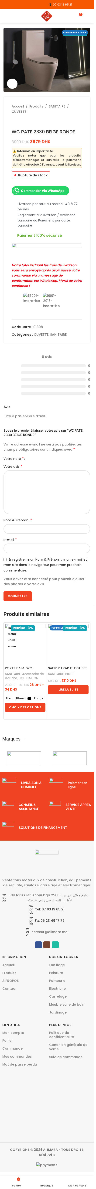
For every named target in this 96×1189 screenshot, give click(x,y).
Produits (36, 106)
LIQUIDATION (28, 678)
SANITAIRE (57, 106)
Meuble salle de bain (66, 1004)
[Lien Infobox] (23, 785)
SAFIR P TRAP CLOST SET (67, 668)
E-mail (10, 539)
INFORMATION (14, 957)
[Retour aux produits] (20, 121)
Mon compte (13, 1032)
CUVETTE (19, 111)
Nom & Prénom (17, 520)
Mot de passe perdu (19, 1064)
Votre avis (12, 466)
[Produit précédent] (14, 121)
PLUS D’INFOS (60, 1025)
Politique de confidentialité (61, 1034)
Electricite (57, 988)
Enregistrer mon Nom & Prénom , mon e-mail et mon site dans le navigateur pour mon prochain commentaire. (45, 565)
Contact (9, 988)
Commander (13, 1048)
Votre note (13, 459)
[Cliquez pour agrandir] (12, 84)
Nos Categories (63, 957)
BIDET (69, 674)
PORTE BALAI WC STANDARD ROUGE (20, 670)
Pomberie (57, 980)
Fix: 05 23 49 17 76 (50, 920)
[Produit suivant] (25, 121)
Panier (7, 1040)
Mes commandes (17, 1056)
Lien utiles (11, 1025)
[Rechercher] (88, 16)
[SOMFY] (69, 758)
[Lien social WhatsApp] (18, 4)
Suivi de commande (65, 1057)
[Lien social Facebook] (6, 4)
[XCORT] (24, 758)
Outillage (57, 965)
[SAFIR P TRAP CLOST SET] (68, 644)
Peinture (56, 973)
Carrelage (58, 996)
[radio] (9, 698)
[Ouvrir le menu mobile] (5, 16)
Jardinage (58, 1012)
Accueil (18, 106)
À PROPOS (10, 980)
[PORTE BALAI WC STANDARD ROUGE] (25, 644)
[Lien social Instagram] (12, 4)
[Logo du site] (47, 16)
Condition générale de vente (68, 1046)
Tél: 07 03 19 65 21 (50, 909)
